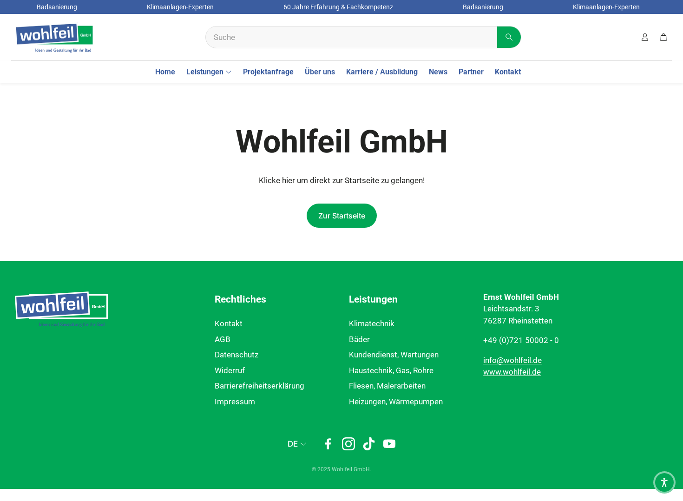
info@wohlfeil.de (512, 360)
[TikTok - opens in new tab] (368, 443)
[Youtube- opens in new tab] (389, 443)
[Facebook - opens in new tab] (328, 443)
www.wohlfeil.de (512, 371)
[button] (363, 37)
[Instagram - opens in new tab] (348, 443)
